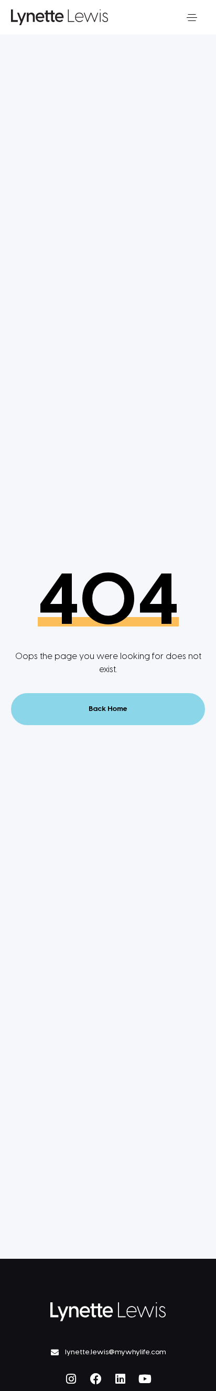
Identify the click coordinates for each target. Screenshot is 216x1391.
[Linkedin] (120, 1379)
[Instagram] (71, 1379)
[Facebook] (96, 1379)
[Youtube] (145, 1379)
